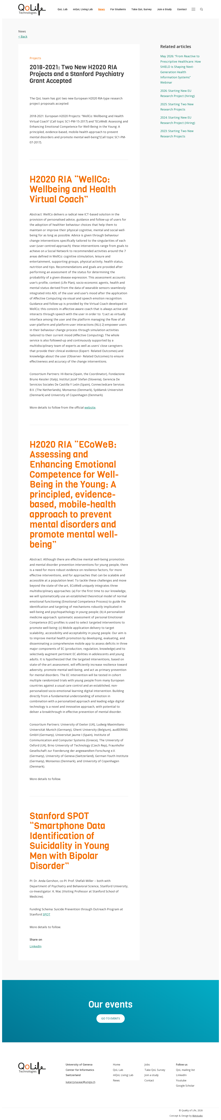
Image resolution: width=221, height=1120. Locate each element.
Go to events (110, 1018)
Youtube (181, 1080)
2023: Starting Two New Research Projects (176, 133)
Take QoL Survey (141, 9)
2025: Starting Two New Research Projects (176, 106)
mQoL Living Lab (83, 9)
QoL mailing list (185, 1070)
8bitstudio (197, 1115)
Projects (35, 58)
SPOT (46, 914)
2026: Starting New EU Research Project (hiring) (177, 93)
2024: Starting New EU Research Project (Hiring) (177, 120)
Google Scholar (185, 1085)
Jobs (147, 1064)
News (101, 9)
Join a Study (164, 9)
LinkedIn (35, 946)
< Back (22, 36)
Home (116, 1064)
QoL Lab (62, 9)
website (89, 407)
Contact (182, 9)
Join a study (151, 1075)
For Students (118, 9)
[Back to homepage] (32, 9)
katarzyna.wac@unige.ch (80, 1082)
